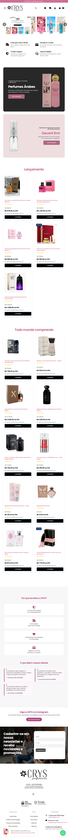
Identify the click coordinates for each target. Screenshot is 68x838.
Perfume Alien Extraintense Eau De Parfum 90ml (16, 298)
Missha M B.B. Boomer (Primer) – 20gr (17, 506)
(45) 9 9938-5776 (54, 817)
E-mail (37, 743)
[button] (63, 833)
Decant (33, 826)
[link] (34, 804)
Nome (37, 736)
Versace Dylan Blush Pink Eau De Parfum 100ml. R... (17, 249)
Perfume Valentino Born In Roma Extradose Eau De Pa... (47, 201)
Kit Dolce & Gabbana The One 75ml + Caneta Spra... (48, 249)
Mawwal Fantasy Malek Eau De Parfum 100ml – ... (49, 410)
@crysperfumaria (34, 719)
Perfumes (34, 820)
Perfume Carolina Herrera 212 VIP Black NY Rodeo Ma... (17, 361)
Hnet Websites (39, 788)
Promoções (34, 816)
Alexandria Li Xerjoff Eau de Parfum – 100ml (16, 410)
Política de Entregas (13, 820)
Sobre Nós (13, 816)
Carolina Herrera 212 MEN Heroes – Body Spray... (49, 458)
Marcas (34, 823)
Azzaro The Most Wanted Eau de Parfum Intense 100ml (18, 458)
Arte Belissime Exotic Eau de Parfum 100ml (23, 832)
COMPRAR (18, 217)
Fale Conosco (13, 826)
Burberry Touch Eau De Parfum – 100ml (49, 361)
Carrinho (63, 8)
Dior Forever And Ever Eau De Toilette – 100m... (17, 553)
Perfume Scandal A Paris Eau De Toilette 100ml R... (18, 201)
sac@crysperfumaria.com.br (57, 822)
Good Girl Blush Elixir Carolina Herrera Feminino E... (49, 553)
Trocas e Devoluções (13, 823)
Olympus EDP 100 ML (43, 506)
